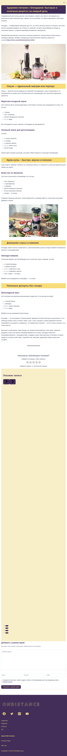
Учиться (4, 726)
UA (2, 729)
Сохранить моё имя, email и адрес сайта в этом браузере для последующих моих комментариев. (31, 681)
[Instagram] (19, 714)
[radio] (27, 362)
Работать (4, 723)
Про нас (4, 745)
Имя (4, 675)
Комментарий (7, 652)
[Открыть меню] (64, 2)
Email (26, 675)
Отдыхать (4, 720)
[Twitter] (12, 714)
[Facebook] (4, 714)
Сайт (48, 675)
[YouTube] (27, 714)
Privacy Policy (5, 741)
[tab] (6, 625)
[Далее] (12, 381)
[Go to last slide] (6, 381)
